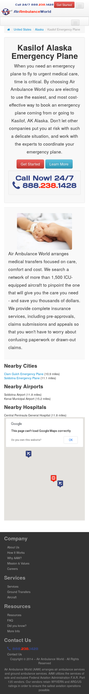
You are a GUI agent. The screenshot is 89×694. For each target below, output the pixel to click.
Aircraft (12, 597)
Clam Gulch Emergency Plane (23, 374)
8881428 (24, 649)
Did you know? (16, 626)
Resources (14, 615)
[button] (60, 483)
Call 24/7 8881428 (34, 4)
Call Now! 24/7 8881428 (46, 181)
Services (12, 586)
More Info (13, 631)
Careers (12, 569)
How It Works (16, 552)
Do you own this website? (26, 440)
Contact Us (14, 654)
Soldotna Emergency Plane (22, 378)
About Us (13, 547)
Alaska (39, 29)
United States (22, 29)
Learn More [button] (59, 163)
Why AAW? (14, 558)
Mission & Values (18, 563)
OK (71, 440)
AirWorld (32, 12)
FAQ (10, 620)
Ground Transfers (18, 592)
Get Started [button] (64, 5)
